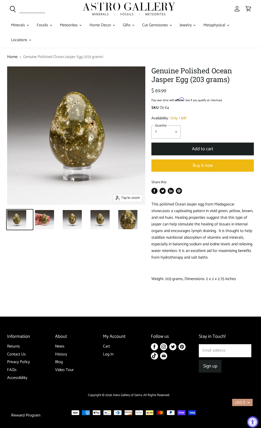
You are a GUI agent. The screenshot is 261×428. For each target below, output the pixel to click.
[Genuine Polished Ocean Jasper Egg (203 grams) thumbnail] (20, 220)
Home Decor (100, 25)
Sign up (210, 366)
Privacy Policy (18, 361)
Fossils (43, 25)
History (61, 354)
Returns (13, 346)
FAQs (12, 369)
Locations (19, 40)
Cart (106, 346)
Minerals (18, 25)
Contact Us (16, 354)
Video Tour (64, 369)
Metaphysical (214, 25)
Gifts (127, 25)
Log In (108, 354)
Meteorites (69, 25)
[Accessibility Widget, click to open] (252, 422)
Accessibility (17, 377)
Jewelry (186, 25)
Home (12, 57)
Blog (59, 361)
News (59, 346)
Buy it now (203, 165)
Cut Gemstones (155, 25)
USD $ (240, 402)
